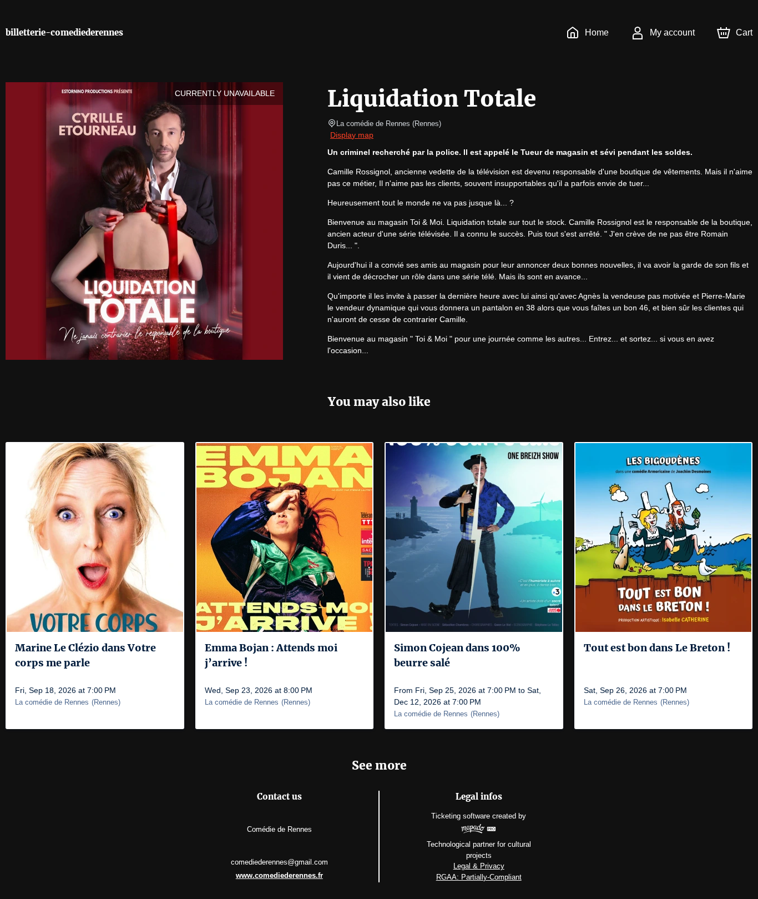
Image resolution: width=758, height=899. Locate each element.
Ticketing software (460, 816)
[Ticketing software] (478, 830)
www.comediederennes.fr (279, 875)
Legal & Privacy (478, 866)
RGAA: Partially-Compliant (479, 877)
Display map (351, 134)
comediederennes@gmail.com (279, 862)
